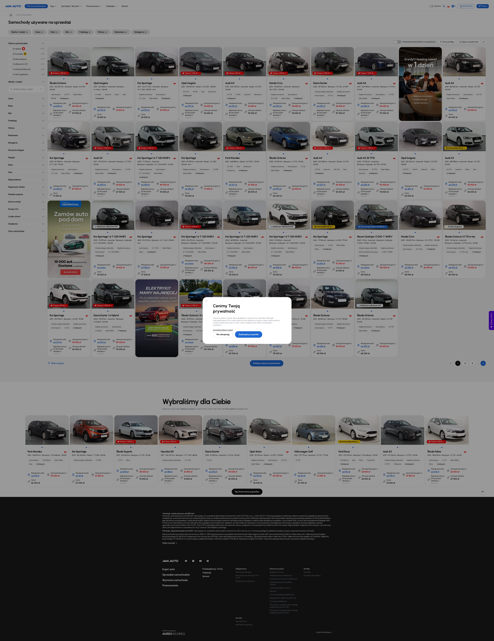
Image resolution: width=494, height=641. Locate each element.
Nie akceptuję (223, 334)
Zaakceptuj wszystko (249, 334)
